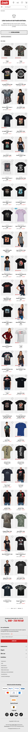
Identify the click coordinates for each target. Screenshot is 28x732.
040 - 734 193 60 (15, 620)
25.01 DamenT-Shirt (21, 107)
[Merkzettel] (22, 3)
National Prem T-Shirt (7, 578)
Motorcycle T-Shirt (20, 393)
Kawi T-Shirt (7, 440)
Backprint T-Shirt (7, 462)
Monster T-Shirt (7, 508)
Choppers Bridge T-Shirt (7, 531)
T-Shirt (7, 61)
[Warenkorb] (26, 3)
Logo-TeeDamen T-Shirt (20, 250)
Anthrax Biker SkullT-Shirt (21, 178)
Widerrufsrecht (4, 667)
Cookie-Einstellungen (5, 676)
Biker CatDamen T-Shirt (20, 369)
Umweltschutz (4, 674)
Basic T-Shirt (7, 485)
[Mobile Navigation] (2, 7)
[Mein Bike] (18, 3)
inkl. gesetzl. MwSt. (13, 724)
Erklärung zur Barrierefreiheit (7, 672)
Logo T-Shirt (20, 485)
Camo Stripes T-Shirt (21, 531)
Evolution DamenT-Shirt (20, 155)
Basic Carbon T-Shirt (21, 578)
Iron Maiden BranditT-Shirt (7, 84)
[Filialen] (14, 3)
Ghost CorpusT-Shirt (7, 155)
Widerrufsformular (5, 669)
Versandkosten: (7, 726)
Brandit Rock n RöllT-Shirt (21, 84)
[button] (26, 7)
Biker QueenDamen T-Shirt (7, 554)
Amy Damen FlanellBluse (7, 346)
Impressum (3, 661)
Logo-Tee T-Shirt (21, 440)
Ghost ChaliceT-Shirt (21, 131)
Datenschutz (3, 665)
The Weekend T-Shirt (7, 601)
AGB (2, 663)
